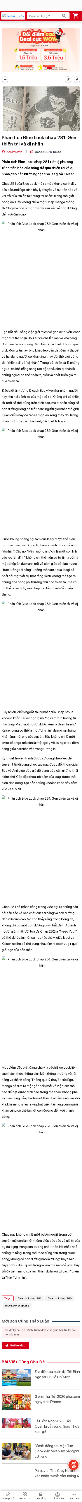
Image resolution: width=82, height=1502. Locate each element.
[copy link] (68, 79)
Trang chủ (8, 1498)
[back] (5, 79)
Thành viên (57, 1498)
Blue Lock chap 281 (29, 1298)
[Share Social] (77, 79)
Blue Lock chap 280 (60, 1298)
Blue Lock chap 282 (17, 1305)
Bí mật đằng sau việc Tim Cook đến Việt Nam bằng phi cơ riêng (57, 1451)
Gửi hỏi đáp (17, 1345)
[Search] (64, 15)
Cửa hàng (41, 1498)
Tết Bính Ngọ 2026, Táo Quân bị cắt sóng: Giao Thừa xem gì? (57, 1426)
